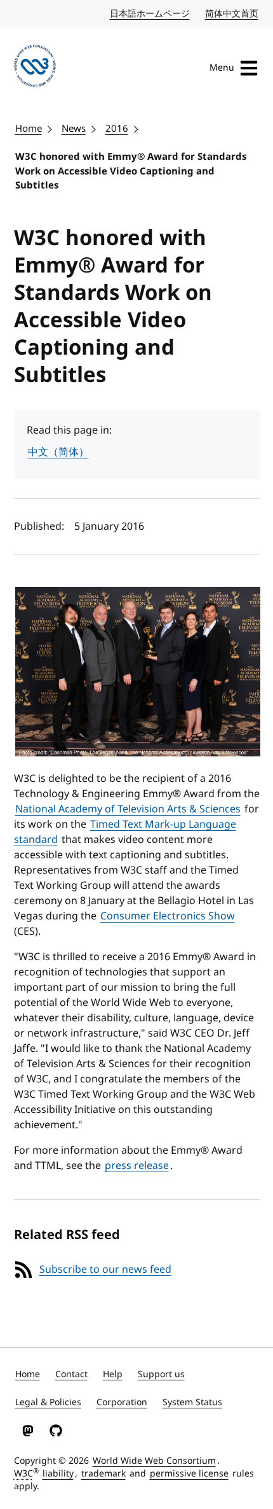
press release (137, 1165)
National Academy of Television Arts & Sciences (128, 809)
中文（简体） (58, 452)
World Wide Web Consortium (154, 1461)
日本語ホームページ (150, 13)
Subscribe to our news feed (105, 1269)
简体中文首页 (232, 13)
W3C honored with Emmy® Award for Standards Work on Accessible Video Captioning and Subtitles (130, 171)
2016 (116, 129)
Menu (222, 67)
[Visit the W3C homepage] (35, 68)
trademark (103, 1473)
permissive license (189, 1473)
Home (28, 129)
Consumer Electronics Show (167, 916)
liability (58, 1473)
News (74, 129)
